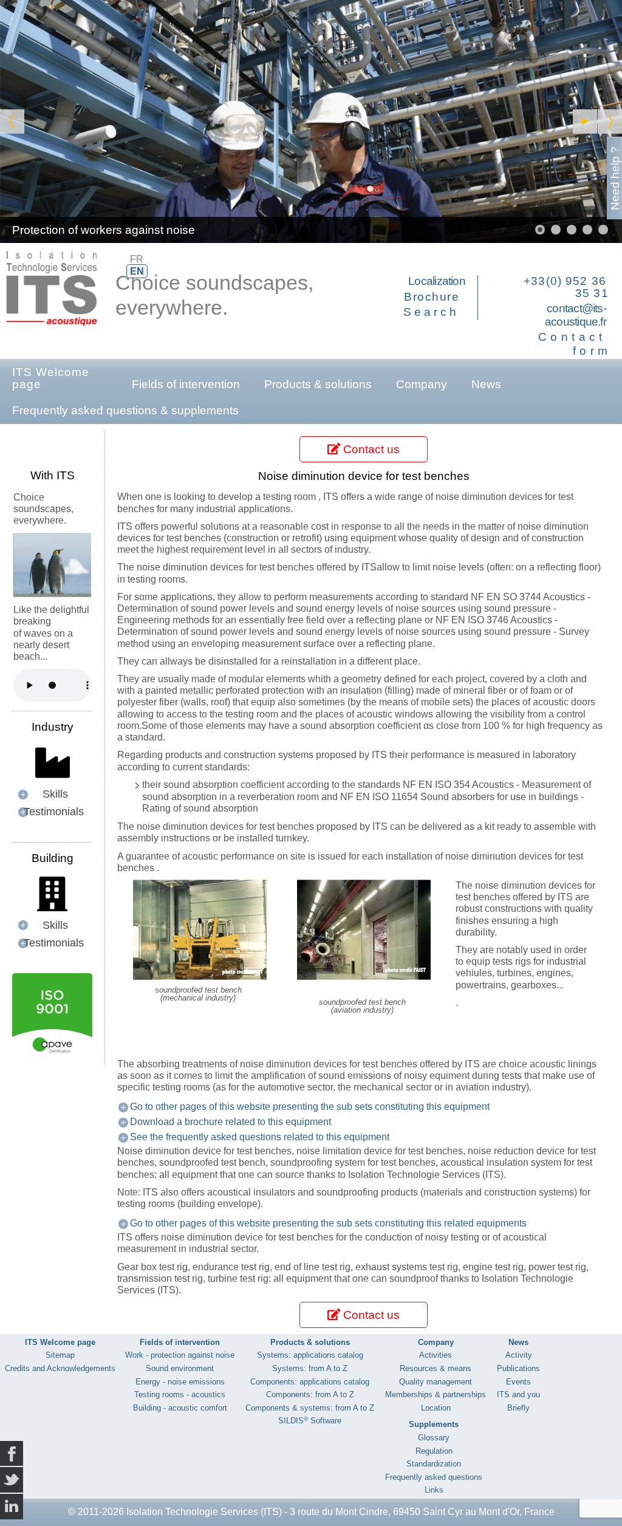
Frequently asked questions (433, 1477)
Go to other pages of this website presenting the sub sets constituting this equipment (310, 1106)
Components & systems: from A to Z (309, 1407)
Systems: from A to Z (309, 1368)
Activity (518, 1355)
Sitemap (60, 1355)
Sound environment (180, 1368)
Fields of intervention (186, 384)
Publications (518, 1368)
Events (518, 1381)
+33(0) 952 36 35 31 (566, 287)
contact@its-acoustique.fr (575, 315)
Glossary (433, 1437)
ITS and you (518, 1394)
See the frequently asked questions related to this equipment (259, 1137)
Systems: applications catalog (310, 1355)
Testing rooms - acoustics (179, 1394)
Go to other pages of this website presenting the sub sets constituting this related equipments (328, 1223)
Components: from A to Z (310, 1394)
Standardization (433, 1463)
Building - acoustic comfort (180, 1407)
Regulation (434, 1451)
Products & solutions (318, 384)
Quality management (435, 1381)
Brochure (431, 296)
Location (436, 1407)
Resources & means (435, 1368)
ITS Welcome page (50, 378)
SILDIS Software (309, 1420)
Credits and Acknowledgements (60, 1368)
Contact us (370, 449)
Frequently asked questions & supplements (125, 410)
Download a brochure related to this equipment (230, 1122)
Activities (435, 1355)
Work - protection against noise (179, 1355)
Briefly (518, 1407)
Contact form (575, 343)
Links (434, 1489)
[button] (585, 121)
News (486, 384)
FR (136, 259)
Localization (436, 281)
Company (421, 384)
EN (137, 271)
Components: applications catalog (309, 1381)
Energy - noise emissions (180, 1381)
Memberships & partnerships (435, 1394)
